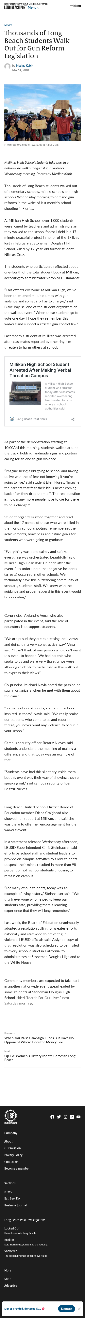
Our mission (12, 1148)
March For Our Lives (43, 997)
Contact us (11, 1162)
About (8, 1141)
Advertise (10, 1285)
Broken (25, 1242)
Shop (7, 1279)
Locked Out (20, 1231)
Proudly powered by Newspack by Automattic (30, 1311)
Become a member (17, 1168)
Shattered (25, 1253)
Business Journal (15, 1205)
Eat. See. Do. (12, 1198)
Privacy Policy (13, 1155)
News (8, 25)
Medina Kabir (24, 65)
